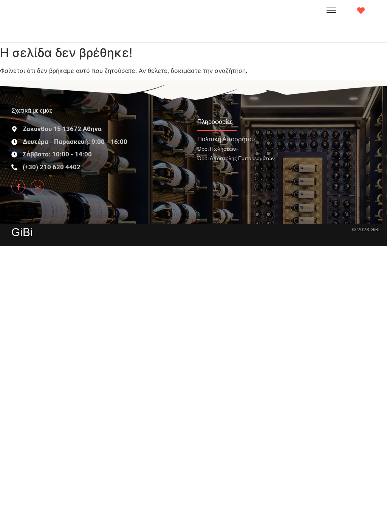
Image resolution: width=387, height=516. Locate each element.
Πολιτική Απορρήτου (226, 139)
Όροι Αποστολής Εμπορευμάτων (236, 158)
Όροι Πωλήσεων (216, 148)
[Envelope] (37, 186)
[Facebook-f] (18, 186)
